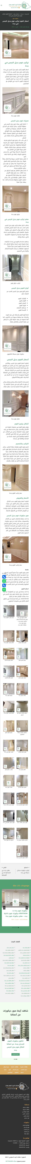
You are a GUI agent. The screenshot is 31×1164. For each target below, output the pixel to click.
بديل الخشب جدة (25, 978)
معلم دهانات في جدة (9, 980)
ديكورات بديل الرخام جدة (24, 980)
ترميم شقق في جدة (9, 986)
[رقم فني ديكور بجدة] (4, 585)
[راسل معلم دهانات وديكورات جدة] (4, 581)
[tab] (18, 927)
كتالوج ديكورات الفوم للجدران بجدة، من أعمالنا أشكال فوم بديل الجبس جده (15, 1046)
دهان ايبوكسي (25, 1112)
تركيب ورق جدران (10, 948)
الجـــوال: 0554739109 (24, 1145)
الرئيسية (27, 14)
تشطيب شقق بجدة (10, 950)
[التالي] (4, 908)
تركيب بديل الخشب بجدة (9, 975)
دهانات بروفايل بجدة (25, 996)
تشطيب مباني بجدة (25, 988)
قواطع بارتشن (26, 1125)
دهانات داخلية (26, 970)
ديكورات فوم (16, 14)
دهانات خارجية (24, 1067)
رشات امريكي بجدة (25, 986)
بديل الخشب (24, 1070)
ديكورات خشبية (26, 955)
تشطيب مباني (26, 1114)
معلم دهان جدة (26, 948)
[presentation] (15, 898)
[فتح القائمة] (1, 5)
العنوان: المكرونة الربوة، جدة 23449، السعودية (18, 1141)
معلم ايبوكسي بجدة (9, 983)
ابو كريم (22, 919)
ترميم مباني (11, 958)
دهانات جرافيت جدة (9, 993)
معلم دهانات (22, 27)
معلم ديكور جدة (10, 973)
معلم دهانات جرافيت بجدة (8, 960)
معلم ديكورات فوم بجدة (9, 955)
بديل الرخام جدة (26, 963)
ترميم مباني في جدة (25, 983)
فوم (10, 1070)
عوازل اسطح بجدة (10, 991)
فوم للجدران (26, 1127)
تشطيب (17, 1072)
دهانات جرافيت (26, 968)
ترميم (22, 1072)
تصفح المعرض (15, 1054)
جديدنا (22, 14)
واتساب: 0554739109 (24, 1147)
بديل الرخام (16, 1070)
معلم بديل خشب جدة (25, 975)
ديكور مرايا (26, 1134)
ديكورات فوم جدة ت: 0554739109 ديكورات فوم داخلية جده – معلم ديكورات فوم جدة (15, 913)
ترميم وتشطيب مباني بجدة (23, 965)
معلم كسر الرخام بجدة (9, 963)
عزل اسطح (6, 1067)
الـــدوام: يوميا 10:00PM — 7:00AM (21, 1143)
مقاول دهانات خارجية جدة (8, 953)
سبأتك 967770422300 (11, 1161)
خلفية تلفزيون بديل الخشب (23, 950)
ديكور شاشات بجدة (25, 993)
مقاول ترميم (11, 978)
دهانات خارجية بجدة (25, 960)
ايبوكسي (10, 1072)
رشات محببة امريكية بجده (8, 968)
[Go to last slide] (27, 908)
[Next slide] (3, 1039)
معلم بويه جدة (11, 965)
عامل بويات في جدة (25, 991)
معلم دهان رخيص (10, 970)
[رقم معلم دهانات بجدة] (4, 577)
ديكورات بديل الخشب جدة (24, 958)
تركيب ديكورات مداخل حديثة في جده (23, 870)
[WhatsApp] (4, 589)
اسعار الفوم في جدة (9, 988)
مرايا (5, 1070)
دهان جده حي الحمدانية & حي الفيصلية (6, 871)
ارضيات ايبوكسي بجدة (24, 953)
